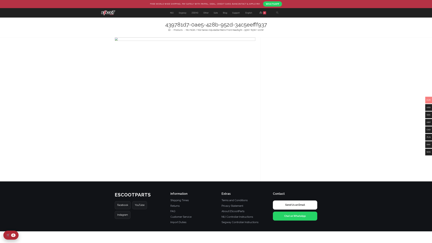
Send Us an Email (295, 205)
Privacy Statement (232, 205)
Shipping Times (179, 200)
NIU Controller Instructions (237, 216)
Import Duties (178, 222)
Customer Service (181, 216)
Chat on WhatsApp (295, 216)
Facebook (122, 205)
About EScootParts (233, 211)
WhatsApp (272, 4)
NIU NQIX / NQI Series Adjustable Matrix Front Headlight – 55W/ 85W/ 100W (225, 30)
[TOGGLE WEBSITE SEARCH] (277, 13)
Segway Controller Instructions (240, 222)
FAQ (172, 211)
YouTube (139, 205)
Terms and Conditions (235, 200)
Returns (175, 205)
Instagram (122, 214)
